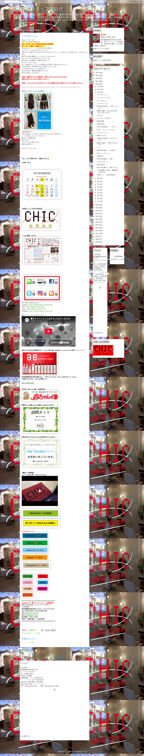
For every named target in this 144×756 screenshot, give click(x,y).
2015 (97, 222)
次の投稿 (25, 650)
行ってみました (102, 100)
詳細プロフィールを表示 (101, 48)
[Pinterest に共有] (55, 630)
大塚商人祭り (101, 124)
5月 (98, 190)
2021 (97, 205)
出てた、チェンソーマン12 (105, 130)
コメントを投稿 (29, 642)
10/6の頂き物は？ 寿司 (105, 159)
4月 (98, 193)
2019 (97, 211)
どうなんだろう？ (102, 162)
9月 (98, 178)
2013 (97, 228)
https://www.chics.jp (31, 303)
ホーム (54, 650)
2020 (97, 208)
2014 (97, 225)
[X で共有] (50, 630)
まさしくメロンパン (103, 153)
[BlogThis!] (48, 630)
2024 (97, 78)
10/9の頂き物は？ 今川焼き (106, 150)
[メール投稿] (42, 630)
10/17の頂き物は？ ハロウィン (107, 127)
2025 (97, 75)
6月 (98, 187)
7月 (98, 184)
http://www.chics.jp (31, 613)
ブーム (99, 147)
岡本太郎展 (100, 121)
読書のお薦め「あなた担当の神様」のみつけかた (107, 111)
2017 (97, 216)
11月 (99, 89)
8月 (98, 181)
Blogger (84, 751)
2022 (97, 84)
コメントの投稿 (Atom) (56, 657)
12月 (99, 86)
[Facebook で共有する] (52, 630)
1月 (98, 201)
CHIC (105, 34)
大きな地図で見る (25, 736)
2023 (97, 81)
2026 (97, 73)
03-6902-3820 (29, 383)
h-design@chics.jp (31, 615)
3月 (98, 195)
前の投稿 (84, 650)
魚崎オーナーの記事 (33, 633)
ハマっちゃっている (103, 97)
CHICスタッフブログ (41, 8)
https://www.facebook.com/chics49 (40, 305)
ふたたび (99, 115)
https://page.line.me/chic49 (35, 307)
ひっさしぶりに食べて (104, 118)
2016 (97, 219)
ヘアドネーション (102, 95)
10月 (99, 92)
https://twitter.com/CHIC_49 (36, 309)
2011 (97, 233)
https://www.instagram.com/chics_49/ (41, 311)
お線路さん (100, 156)
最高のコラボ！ (102, 135)
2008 (97, 242)
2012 (97, 230)
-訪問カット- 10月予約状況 (106, 175)
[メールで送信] (46, 630)
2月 (98, 198)
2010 (97, 236)
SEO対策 (124, 259)
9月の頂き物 (101, 164)
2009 (97, 239)
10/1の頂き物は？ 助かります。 (107, 167)
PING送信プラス (115, 259)
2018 (97, 213)
